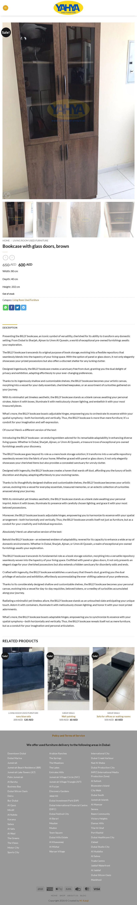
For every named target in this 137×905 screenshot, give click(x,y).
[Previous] (9, 111)
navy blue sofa (23, 716)
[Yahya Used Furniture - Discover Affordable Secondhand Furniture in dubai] (69, 8)
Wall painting (68, 716)
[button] (5, 8)
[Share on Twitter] (17, 307)
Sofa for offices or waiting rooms (113, 716)
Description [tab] (10, 327)
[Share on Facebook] (11, 307)
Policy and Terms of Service (68, 735)
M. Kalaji (84, 900)
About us (72, 895)
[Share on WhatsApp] (5, 307)
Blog (83, 895)
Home (6, 240)
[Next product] (5, 257)
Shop (62, 895)
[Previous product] (12, 257)
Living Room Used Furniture (30, 240)
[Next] (128, 111)
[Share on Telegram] (23, 307)
